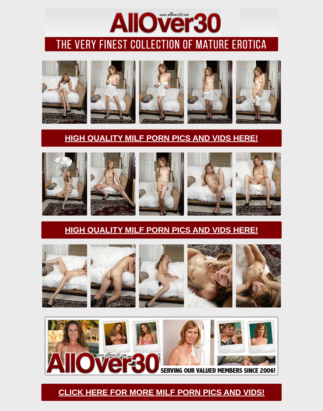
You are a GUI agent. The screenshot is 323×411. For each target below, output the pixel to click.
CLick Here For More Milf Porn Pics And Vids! (162, 392)
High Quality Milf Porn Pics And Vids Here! (161, 138)
